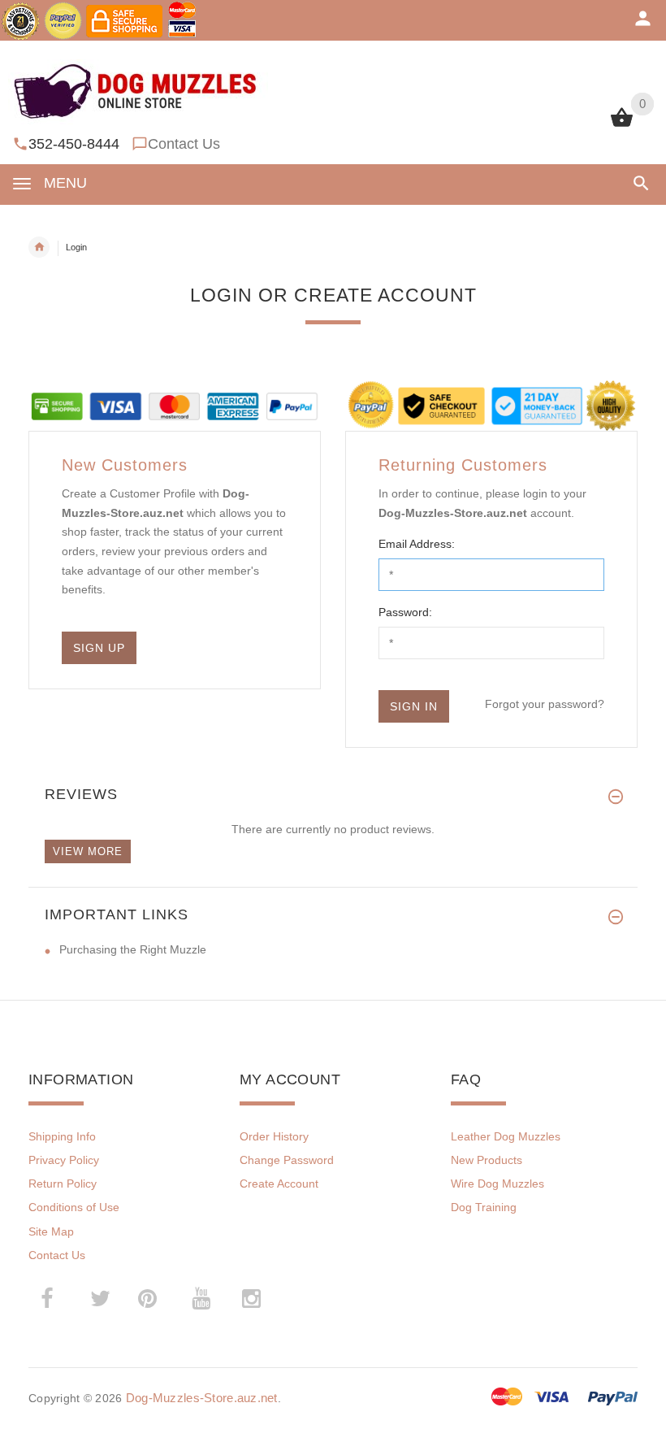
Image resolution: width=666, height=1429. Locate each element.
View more (88, 851)
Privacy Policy (63, 1159)
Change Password (287, 1159)
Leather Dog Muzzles (505, 1136)
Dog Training (484, 1207)
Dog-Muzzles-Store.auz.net (202, 1398)
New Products (486, 1159)
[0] (622, 125)
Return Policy (62, 1183)
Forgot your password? (544, 703)
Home (39, 247)
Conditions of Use (73, 1207)
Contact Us (184, 144)
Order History (274, 1136)
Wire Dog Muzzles (497, 1183)
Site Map (51, 1231)
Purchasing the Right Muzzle (132, 949)
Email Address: (416, 543)
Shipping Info (62, 1136)
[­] (638, 183)
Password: (405, 612)
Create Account (279, 1183)
